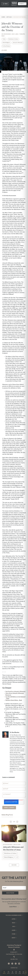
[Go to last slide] (10, 821)
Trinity (4, 39)
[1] (5, 153)
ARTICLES (9, 17)
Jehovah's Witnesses (18, 42)
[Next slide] (17, 821)
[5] (13, 278)
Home (3, 17)
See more (14, 865)
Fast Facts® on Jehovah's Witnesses (15, 691)
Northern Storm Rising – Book (13, 700)
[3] (10, 160)
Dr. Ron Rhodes (6, 34)
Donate (21, 3)
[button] (4, 972)
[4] (22, 172)
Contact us (14, 967)
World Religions (6, 42)
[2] (19, 155)
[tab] (7, 815)
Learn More (14, 906)
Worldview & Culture (13, 39)
